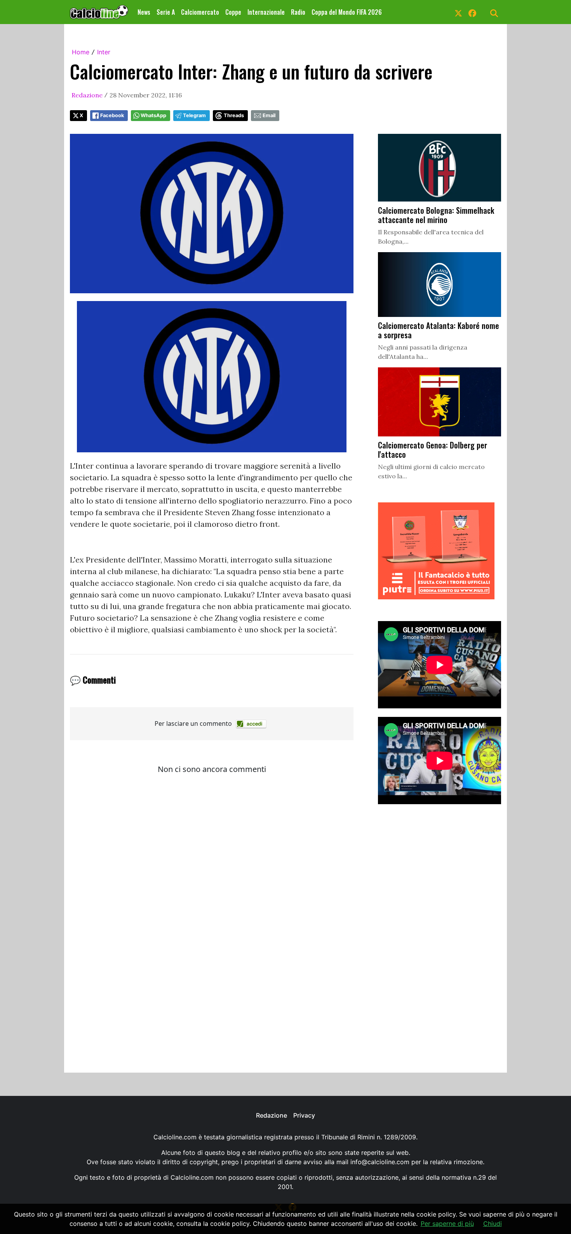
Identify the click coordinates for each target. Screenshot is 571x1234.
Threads (234, 115)
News (144, 12)
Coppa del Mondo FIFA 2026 (347, 12)
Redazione (87, 95)
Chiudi (492, 1223)
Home (80, 52)
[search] (494, 12)
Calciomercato (200, 12)
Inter (103, 52)
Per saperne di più (447, 1223)
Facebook (112, 115)
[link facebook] (472, 12)
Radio (298, 12)
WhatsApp (153, 115)
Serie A (166, 12)
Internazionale (266, 12)
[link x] (458, 12)
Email (269, 115)
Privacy (304, 1115)
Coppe (233, 12)
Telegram (194, 115)
